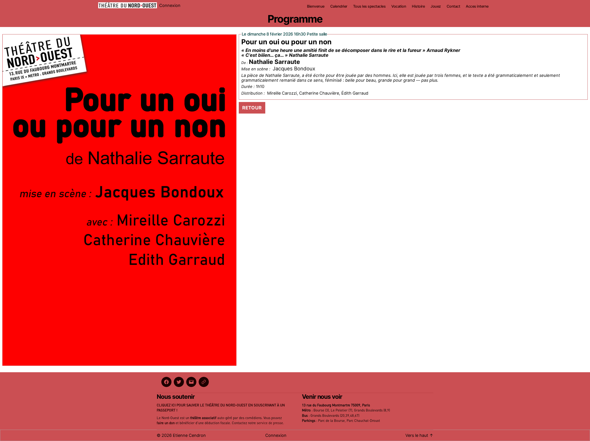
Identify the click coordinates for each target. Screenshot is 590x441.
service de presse (270, 423)
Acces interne (477, 6)
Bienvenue (315, 6)
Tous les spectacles (369, 6)
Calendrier (338, 6)
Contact (453, 6)
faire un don (166, 423)
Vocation (398, 6)
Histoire (418, 6)
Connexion (169, 5)
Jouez (436, 6)
